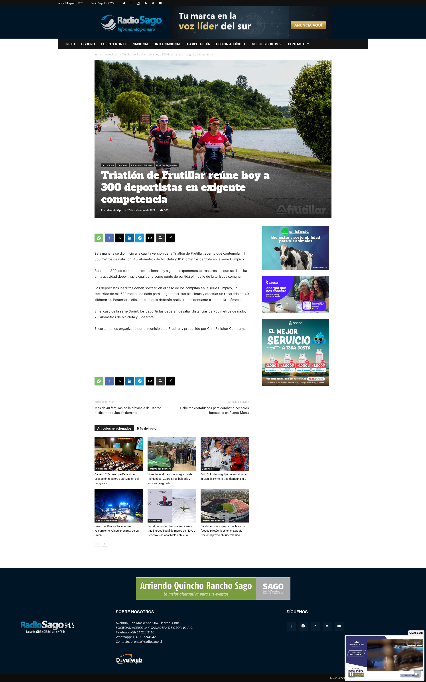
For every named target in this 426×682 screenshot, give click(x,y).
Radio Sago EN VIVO (102, 3)
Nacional (140, 44)
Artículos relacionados (114, 428)
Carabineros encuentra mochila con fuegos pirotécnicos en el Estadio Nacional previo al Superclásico (223, 531)
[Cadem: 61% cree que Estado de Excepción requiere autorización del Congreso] (119, 454)
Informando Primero (141, 165)
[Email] (150, 238)
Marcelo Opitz (115, 210)
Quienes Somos (265, 44)
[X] (153, 3)
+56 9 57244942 (144, 637)
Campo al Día (198, 44)
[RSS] (145, 3)
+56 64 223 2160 (142, 632)
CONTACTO (297, 44)
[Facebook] (131, 3)
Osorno (88, 44)
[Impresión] (160, 238)
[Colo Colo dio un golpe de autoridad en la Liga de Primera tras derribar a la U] (225, 454)
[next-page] (104, 544)
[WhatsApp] (99, 238)
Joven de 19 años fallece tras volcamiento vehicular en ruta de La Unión (117, 531)
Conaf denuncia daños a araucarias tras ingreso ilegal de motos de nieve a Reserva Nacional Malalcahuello (171, 531)
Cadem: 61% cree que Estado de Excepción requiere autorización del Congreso (117, 479)
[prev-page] (97, 544)
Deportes (122, 165)
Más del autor (147, 428)
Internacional (168, 44)
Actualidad (111, 54)
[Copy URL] (170, 238)
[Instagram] (138, 3)
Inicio (98, 54)
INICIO (70, 44)
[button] (124, 3)
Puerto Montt (113, 44)
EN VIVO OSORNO (339, 678)
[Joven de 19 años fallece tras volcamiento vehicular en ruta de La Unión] (119, 506)
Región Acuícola (231, 44)
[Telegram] (139, 238)
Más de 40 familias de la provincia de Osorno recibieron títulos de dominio (128, 410)
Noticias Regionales (166, 165)
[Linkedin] (129, 238)
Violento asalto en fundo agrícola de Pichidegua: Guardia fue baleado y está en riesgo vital (170, 479)
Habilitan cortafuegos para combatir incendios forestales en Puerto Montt (214, 410)
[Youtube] (160, 3)
